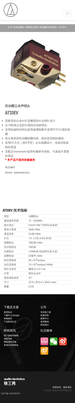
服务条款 (67, 387)
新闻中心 (44, 318)
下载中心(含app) (11, 315)
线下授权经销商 (11, 335)
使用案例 (44, 321)
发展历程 (44, 315)
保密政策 (56, 387)
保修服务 (8, 318)
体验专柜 (8, 338)
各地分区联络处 (11, 344)
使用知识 (8, 312)
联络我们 (44, 324)
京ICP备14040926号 (10, 393)
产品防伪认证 (10, 321)
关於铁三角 (45, 312)
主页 (10, 27)
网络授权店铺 (10, 341)
